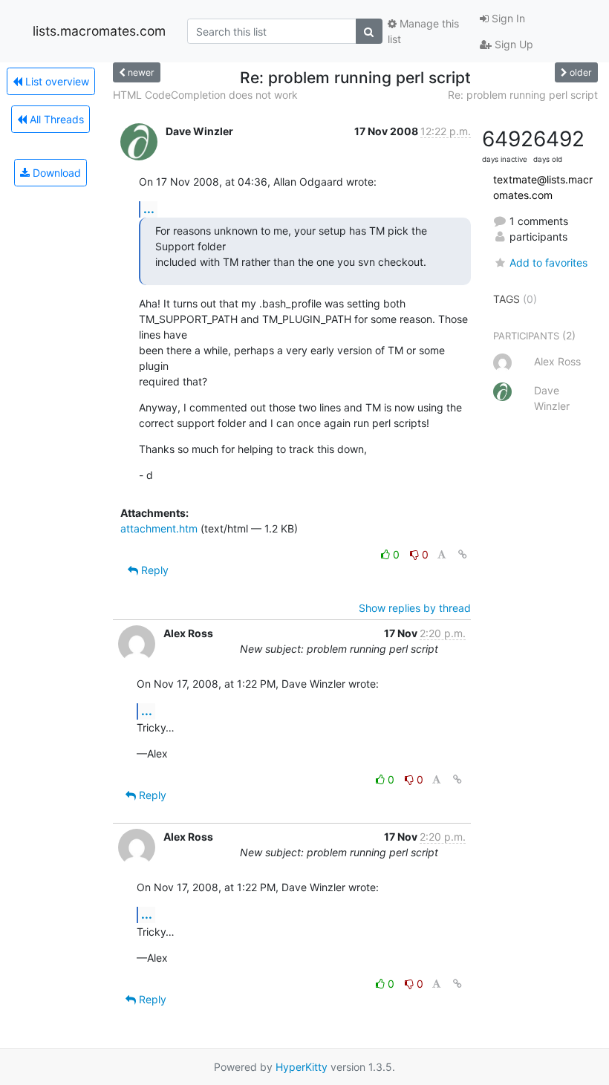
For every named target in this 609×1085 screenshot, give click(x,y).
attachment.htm (159, 528)
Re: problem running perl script (523, 94)
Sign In (507, 18)
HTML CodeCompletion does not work (205, 94)
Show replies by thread (415, 608)
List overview (55, 81)
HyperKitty (302, 1066)
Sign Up (512, 44)
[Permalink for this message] (463, 554)
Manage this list (423, 31)
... (148, 208)
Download (55, 172)
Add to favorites (548, 262)
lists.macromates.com (99, 31)
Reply (153, 570)
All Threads (55, 119)
